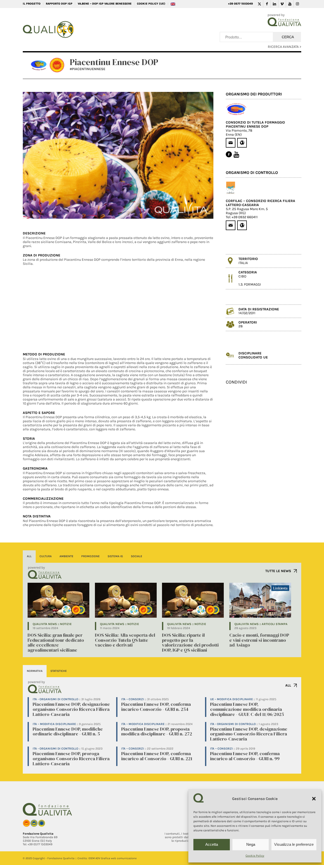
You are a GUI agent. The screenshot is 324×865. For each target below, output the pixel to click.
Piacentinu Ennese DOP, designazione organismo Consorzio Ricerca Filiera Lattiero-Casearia (71, 709)
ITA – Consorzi (132, 699)
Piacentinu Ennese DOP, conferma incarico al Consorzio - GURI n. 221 (156, 756)
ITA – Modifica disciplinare (54, 724)
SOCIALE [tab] (136, 556)
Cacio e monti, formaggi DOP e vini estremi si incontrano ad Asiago (259, 640)
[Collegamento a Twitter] (259, 4)
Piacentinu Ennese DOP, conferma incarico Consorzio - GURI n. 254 (156, 706)
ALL (288, 685)
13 (140, 212)
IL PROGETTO (31, 3)
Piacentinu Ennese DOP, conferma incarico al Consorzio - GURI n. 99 (245, 756)
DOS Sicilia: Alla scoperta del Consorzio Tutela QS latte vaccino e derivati (125, 640)
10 (128, 212)
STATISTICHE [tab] (58, 671)
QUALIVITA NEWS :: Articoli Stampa (261, 624)
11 (132, 212)
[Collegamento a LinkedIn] (274, 4)
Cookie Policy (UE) (151, 3)
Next (202, 155)
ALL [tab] (29, 556)
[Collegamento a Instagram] (297, 4)
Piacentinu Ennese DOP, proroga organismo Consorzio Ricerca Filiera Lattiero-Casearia (71, 758)
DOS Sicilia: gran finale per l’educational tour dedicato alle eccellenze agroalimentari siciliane (56, 642)
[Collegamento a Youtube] (289, 4)
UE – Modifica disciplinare (231, 699)
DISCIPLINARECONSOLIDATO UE (253, 355)
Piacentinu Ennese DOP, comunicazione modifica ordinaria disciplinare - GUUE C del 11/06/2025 (247, 709)
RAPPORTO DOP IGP (59, 3)
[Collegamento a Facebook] (267, 4)
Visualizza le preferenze (294, 844)
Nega (250, 844)
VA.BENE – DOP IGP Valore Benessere (105, 3)
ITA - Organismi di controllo (55, 699)
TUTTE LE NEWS (278, 571)
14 (144, 212)
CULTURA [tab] (45, 556)
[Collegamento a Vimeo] (282, 4)
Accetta (211, 844)
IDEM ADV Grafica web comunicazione (112, 858)
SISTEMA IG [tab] (115, 556)
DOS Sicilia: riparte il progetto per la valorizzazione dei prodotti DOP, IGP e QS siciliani (190, 642)
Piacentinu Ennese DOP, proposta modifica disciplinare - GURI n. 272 (156, 731)
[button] (313, 798)
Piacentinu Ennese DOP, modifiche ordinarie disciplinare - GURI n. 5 (68, 731)
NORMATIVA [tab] (35, 671)
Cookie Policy (255, 855)
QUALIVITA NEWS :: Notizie (52, 624)
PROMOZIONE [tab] (90, 556)
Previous (34, 155)
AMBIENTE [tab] (66, 556)
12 (136, 212)
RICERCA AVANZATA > (284, 47)
